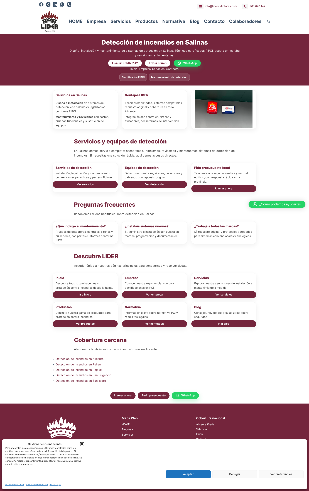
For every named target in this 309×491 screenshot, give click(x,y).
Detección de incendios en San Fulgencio (83, 375)
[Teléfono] (69, 4)
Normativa (173, 21)
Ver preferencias (281, 474)
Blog (195, 21)
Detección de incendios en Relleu (78, 364)
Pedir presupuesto (154, 395)
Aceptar (188, 474)
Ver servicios (85, 184)
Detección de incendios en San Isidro (81, 380)
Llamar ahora (223, 188)
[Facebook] (41, 4)
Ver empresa (154, 294)
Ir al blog (223, 323)
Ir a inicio (85, 294)
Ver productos (85, 323)
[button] (82, 444)
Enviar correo (157, 63)
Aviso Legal (55, 484)
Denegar (234, 474)
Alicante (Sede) (205, 424)
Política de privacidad (37, 484)
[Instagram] (48, 4)
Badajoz (201, 439)
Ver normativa (154, 323)
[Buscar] (268, 21)
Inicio (134, 69)
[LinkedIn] (55, 4)
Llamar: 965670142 (125, 63)
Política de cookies (14, 484)
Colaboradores (245, 21)
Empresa (96, 21)
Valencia (201, 429)
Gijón (199, 434)
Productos (146, 21)
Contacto (214, 21)
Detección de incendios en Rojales (79, 370)
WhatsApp (190, 63)
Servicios (121, 21)
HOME (75, 21)
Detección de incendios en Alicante (80, 359)
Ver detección (154, 184)
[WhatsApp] (62, 4)
